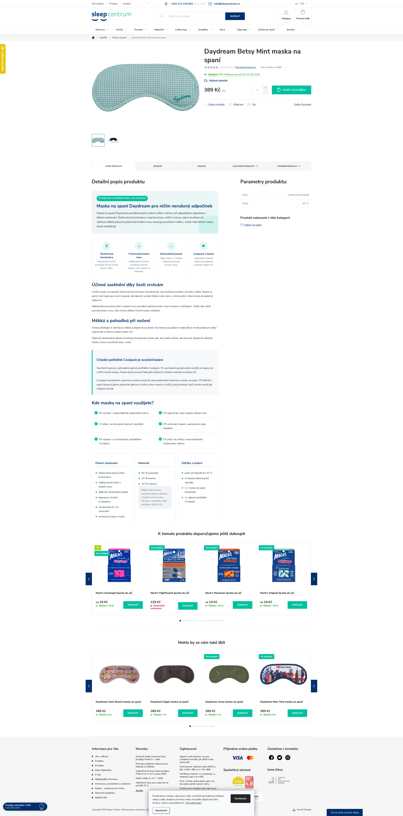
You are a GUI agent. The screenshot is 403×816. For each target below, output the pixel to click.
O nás (98, 774)
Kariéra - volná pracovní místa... (110, 788)
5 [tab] (191, 620)
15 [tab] (220, 620)
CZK (302, 3)
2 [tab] (183, 620)
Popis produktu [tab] (113, 166)
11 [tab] (208, 620)
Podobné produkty (288, 166)
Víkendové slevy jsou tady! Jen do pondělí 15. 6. (152, 784)
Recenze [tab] (157, 166)
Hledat (235, 16)
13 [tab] (214, 620)
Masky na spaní (252, 225)
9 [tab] (203, 620)
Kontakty (127, 3)
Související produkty (244, 166)
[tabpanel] (119, 579)
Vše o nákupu (98, 3)
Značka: (302, 104)
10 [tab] (206, 620)
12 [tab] (211, 620)
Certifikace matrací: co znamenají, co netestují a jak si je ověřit (197, 775)
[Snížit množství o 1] (265, 92)
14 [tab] (217, 620)
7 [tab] (197, 620)
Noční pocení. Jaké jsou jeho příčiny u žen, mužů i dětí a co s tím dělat (198, 768)
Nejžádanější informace (106, 779)
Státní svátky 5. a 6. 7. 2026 (149, 778)
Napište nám (101, 797)
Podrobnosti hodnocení (245, 67)
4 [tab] (189, 620)
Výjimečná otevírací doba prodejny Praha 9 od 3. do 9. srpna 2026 (152, 772)
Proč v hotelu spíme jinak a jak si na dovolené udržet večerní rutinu (197, 782)
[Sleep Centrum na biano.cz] (249, 782)
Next (314, 579)
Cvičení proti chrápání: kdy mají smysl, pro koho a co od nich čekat (198, 790)
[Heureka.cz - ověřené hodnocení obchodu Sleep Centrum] (238, 782)
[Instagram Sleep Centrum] (288, 757)
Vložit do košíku (294, 90)
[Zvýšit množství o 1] (265, 88)
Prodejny (113, 3)
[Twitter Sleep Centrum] (279, 757)
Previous (89, 579)
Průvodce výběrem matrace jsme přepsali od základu (152, 765)
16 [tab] (223, 620)
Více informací (193, 803)
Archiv (139, 790)
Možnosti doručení (218, 80)
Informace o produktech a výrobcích (112, 783)
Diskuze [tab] (202, 166)
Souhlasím (241, 798)
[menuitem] (102, 30)
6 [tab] (194, 620)
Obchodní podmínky (105, 792)
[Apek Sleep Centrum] (279, 780)
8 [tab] (200, 620)
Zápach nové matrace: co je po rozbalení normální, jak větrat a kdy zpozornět (196, 759)
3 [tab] (186, 620)
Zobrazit (133, 604)
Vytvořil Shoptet (304, 809)
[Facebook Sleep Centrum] (271, 757)
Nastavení (161, 810)
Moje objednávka (103, 770)
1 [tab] (180, 620)
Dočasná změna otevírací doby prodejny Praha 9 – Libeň (151, 758)
